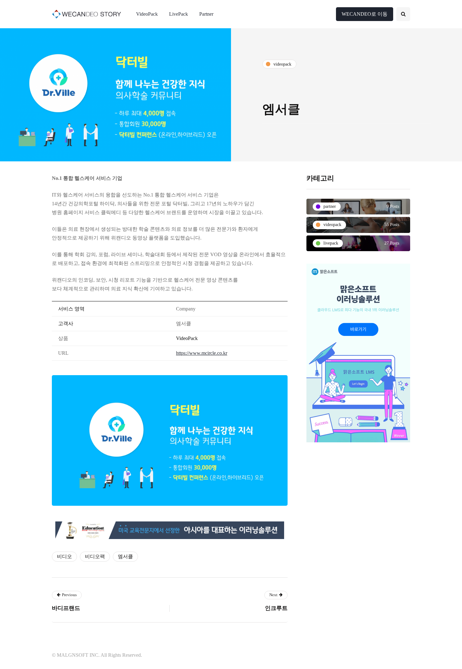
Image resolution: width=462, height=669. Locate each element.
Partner (206, 14)
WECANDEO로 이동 (365, 14)
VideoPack (147, 14)
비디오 (64, 556)
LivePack (178, 14)
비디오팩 (95, 556)
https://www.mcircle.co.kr (201, 353)
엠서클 (125, 556)
